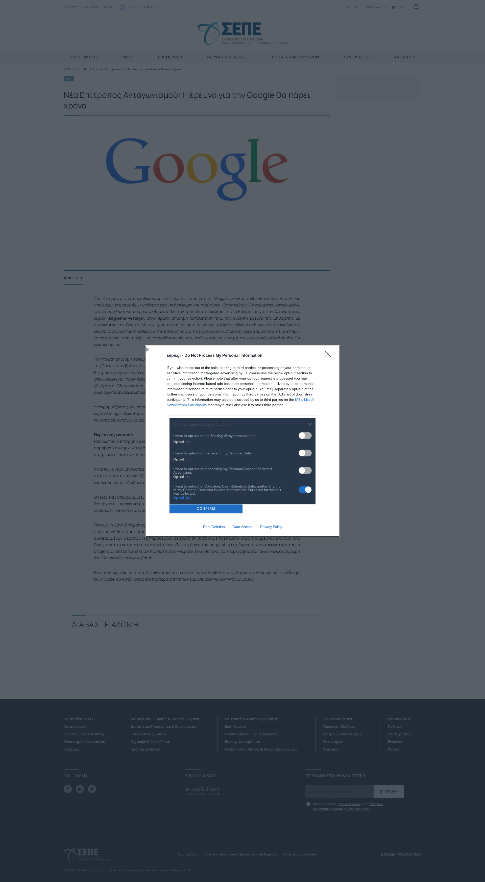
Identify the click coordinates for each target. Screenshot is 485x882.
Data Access (242, 527)
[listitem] (242, 424)
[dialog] (242, 441)
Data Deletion (214, 527)
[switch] (305, 435)
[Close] (330, 356)
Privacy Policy (271, 527)
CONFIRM (206, 509)
